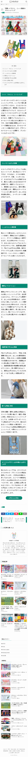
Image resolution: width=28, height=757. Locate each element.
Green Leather (6, 649)
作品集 (10, 750)
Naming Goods (6, 652)
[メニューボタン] (1, 1)
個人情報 (18, 750)
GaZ (3, 12)
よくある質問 (11, 752)
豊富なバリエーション (10, 75)
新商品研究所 (5, 750)
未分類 (4, 655)
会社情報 (14, 750)
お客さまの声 (16, 752)
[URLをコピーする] (25, 514)
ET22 (4, 643)
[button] (3, 514)
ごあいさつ (5, 749)
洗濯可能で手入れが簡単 (10, 78)
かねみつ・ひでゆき (14, 540)
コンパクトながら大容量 (10, 71)
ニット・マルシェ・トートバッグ (12, 68)
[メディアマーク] (14, 1)
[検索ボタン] (26, 1)
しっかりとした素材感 (10, 73)
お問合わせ (23, 750)
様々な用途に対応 (8, 80)
